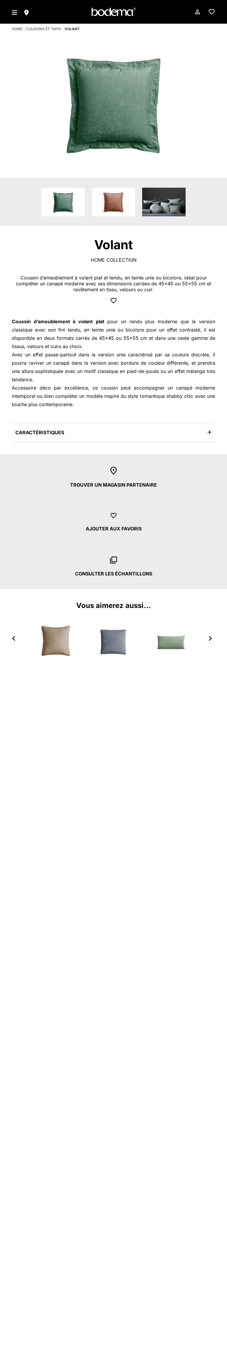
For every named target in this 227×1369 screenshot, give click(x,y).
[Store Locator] (26, 11)
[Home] (113, 12)
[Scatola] (113, 640)
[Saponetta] (55, 640)
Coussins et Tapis (43, 29)
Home (17, 29)
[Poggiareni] (171, 640)
